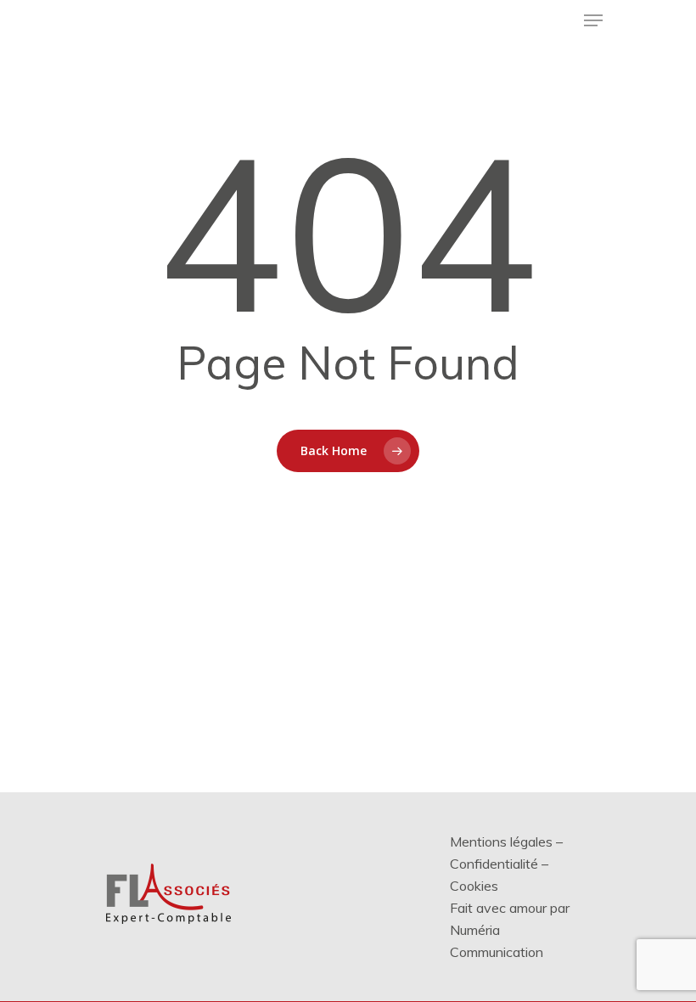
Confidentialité (494, 863)
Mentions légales (501, 841)
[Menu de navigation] (593, 20)
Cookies (474, 885)
